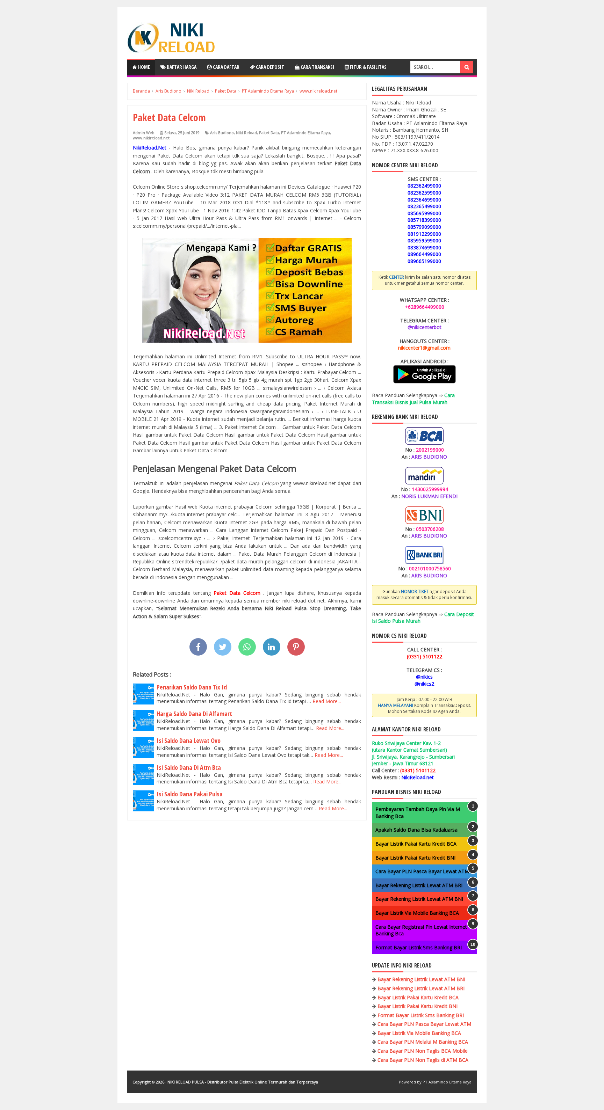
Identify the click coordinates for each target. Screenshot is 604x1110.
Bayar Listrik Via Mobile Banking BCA (417, 913)
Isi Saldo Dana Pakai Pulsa (190, 794)
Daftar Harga (181, 67)
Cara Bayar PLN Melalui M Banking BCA (423, 1041)
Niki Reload (246, 132)
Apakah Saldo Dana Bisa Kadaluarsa (416, 829)
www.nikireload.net (151, 137)
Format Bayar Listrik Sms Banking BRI (418, 947)
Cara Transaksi (317, 67)
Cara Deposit (269, 67)
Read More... (326, 701)
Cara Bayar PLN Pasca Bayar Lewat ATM (422, 871)
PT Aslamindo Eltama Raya (305, 132)
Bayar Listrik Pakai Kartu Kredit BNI (415, 857)
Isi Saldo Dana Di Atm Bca (189, 767)
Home (143, 67)
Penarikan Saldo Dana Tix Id (192, 687)
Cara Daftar (225, 67)
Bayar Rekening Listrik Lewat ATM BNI (419, 899)
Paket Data (269, 132)
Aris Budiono (222, 132)
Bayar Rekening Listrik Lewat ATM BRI (418, 885)
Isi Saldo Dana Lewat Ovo (189, 740)
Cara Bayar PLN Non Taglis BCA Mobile (423, 1050)
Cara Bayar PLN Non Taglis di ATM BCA (423, 1060)
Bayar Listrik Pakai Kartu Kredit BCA (415, 843)
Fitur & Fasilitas (368, 67)
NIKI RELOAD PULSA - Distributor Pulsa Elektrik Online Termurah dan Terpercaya (242, 1082)
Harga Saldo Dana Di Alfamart (194, 713)
